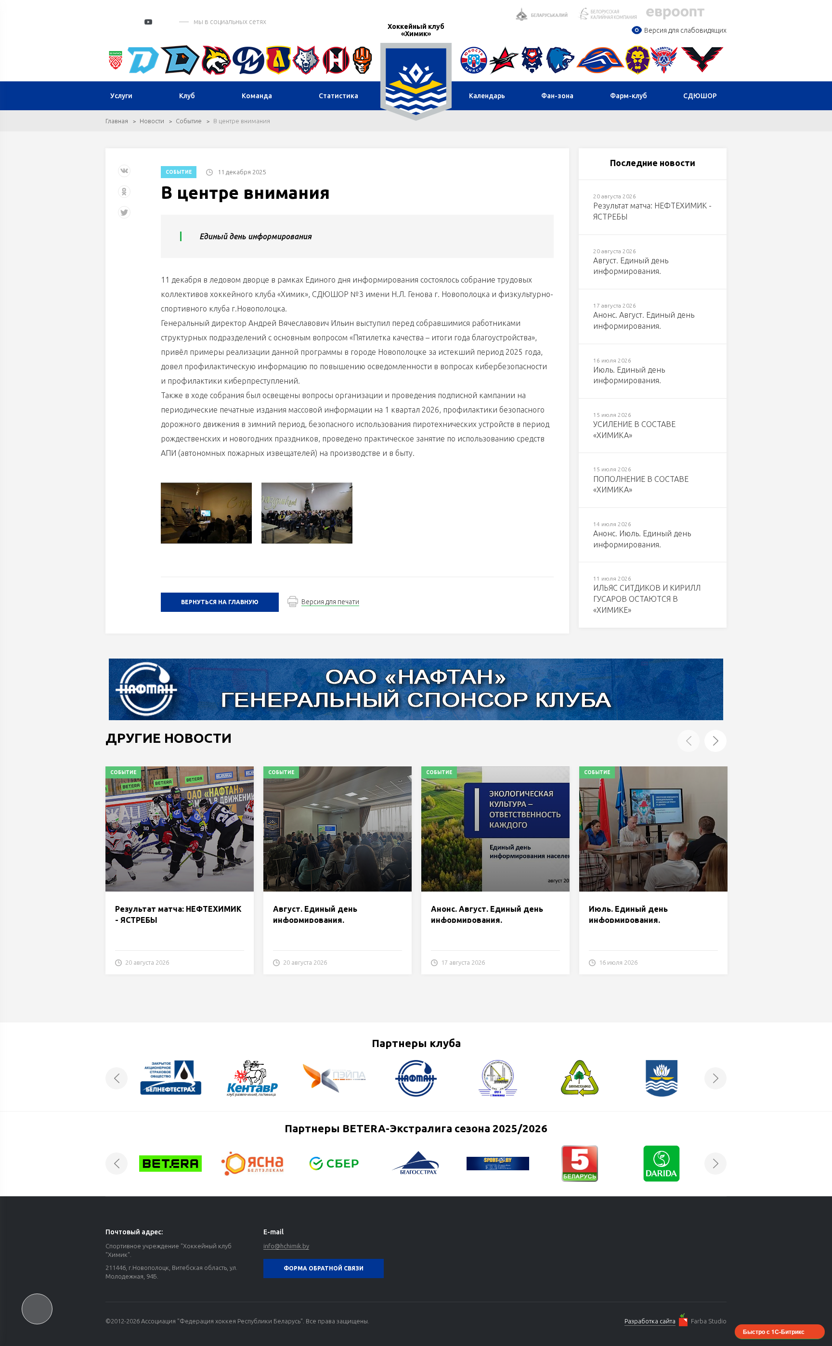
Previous (688, 741)
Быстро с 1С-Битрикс (774, 1331)
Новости (152, 120)
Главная (116, 120)
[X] (125, 216)
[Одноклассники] (124, 195)
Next (715, 741)
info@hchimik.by (286, 1245)
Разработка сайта (650, 1321)
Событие (189, 120)
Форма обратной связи (324, 1268)
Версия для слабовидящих (685, 30)
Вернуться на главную (220, 602)
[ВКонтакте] (124, 174)
